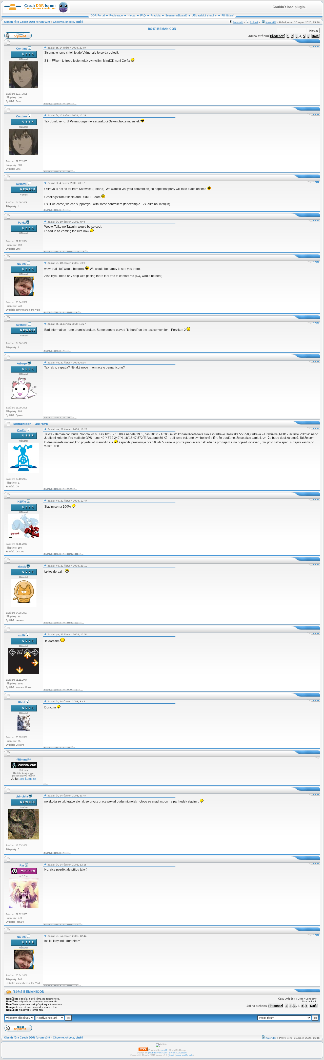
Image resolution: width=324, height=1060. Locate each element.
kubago (22, 363)
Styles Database (178, 1052)
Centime (21, 48)
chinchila (22, 796)
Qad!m (21, 430)
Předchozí (277, 36)
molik (21, 635)
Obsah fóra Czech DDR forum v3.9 (27, 21)
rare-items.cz (27, 779)
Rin (21, 865)
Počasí (254, 22)
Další (315, 36)
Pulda (22, 222)
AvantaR (21, 183)
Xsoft (171, 1055)
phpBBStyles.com (157, 1052)
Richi (21, 702)
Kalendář (271, 22)
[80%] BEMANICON (29, 991)
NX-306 (21, 263)
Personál (238, 22)
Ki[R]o (21, 501)
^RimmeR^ (23, 759)
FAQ (143, 15)
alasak (21, 566)
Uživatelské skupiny (204, 15)
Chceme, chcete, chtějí (68, 21)
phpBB (164, 1050)
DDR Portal (98, 15)
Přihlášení (227, 15)
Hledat (131, 15)
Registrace (116, 15)
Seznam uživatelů (176, 15)
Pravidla (155, 15)
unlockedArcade (184, 1055)
